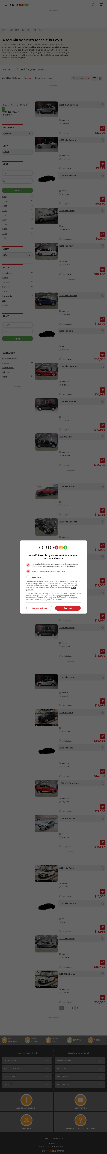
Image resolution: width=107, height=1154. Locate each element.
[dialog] (53, 577)
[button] (53, 577)
